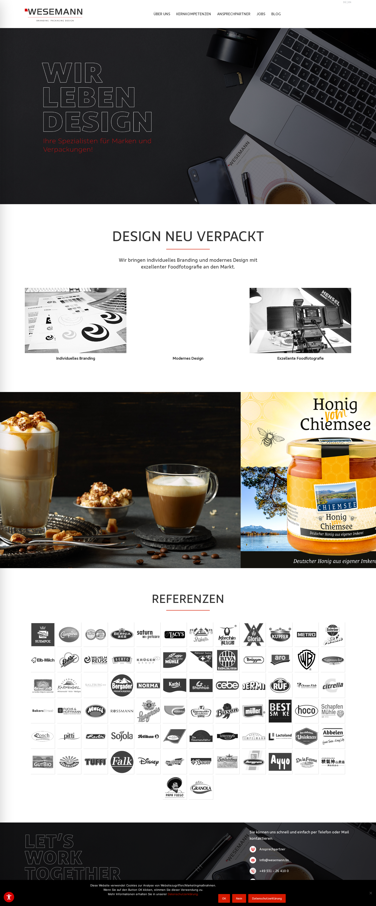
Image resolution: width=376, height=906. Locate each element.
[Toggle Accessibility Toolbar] (9, 897)
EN (349, 2)
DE (344, 2)
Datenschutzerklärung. (183, 894)
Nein (239, 898)
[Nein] (370, 893)
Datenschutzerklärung (267, 898)
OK (224, 898)
